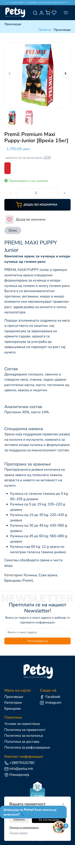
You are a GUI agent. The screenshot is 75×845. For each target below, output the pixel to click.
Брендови (12, 708)
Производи (13, 696)
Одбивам (19, 820)
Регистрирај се (37, 641)
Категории (13, 702)
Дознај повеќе (18, 833)
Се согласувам (49, 820)
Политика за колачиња (23, 735)
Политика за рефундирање (27, 747)
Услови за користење (22, 723)
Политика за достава (21, 741)
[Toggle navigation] (66, 12)
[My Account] (41, 13)
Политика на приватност (25, 729)
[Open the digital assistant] (59, 827)
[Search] (35, 13)
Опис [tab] (13, 230)
